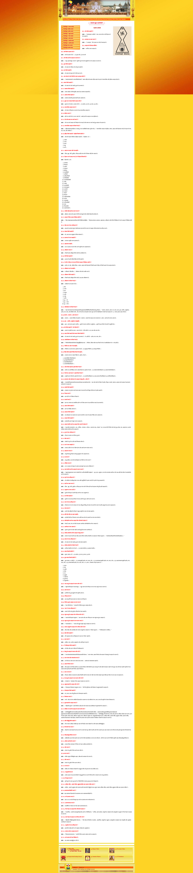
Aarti (76, 19)
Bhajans (68, 19)
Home (64, 19)
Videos (72, 19)
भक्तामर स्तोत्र (71, 848)
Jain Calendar (122, 19)
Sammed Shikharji (107, 19)
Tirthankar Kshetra (89, 19)
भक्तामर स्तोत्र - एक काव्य (76, 851)
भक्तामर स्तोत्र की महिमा (74, 850)
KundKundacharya (98, 19)
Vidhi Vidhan (115, 19)
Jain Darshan (81, 19)
